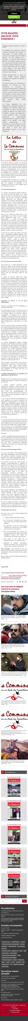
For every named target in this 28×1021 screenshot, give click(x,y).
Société (19, 955)
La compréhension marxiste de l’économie (10, 933)
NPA (11, 964)
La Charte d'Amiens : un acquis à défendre (10, 976)
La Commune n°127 (14, 848)
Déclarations (4, 946)
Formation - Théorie (5, 928)
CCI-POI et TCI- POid (6, 951)
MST (23, 962)
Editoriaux (22, 944)
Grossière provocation (5, 992)
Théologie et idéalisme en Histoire (8, 935)
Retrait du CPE (4, 997)
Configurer (14, 13)
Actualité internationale (6, 960)
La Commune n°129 (14, 801)
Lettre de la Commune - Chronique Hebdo (10, 944)
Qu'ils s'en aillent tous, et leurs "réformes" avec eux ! (12, 999)
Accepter (14, 17)
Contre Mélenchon (5, 912)
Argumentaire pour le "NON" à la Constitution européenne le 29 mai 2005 (10, 995)
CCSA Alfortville (5, 966)
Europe (3, 962)
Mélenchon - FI (15, 951)
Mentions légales (15, 1010)
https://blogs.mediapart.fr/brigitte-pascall (13, 572)
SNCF (25, 951)
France (20, 951)
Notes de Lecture (5, 964)
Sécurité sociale (5, 953)
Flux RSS (15, 1009)
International (18, 962)
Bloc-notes (4, 948)
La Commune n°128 (14, 825)
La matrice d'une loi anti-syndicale (8, 978)
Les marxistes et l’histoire (6, 937)
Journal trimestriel (15, 942)
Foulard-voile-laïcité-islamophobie (9, 955)
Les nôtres (23, 942)
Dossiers (8, 962)
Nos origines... (4, 980)
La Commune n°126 (14, 872)
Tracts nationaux (21, 946)
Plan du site (15, 1012)
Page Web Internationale (19, 964)
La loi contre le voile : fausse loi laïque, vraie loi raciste (12, 982)
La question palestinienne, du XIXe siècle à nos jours (12, 910)
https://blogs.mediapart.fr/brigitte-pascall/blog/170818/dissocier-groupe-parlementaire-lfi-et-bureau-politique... (14, 577)
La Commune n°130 (14, 777)
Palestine (15, 960)
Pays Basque (21, 960)
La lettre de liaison (12, 946)
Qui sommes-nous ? (6, 942)
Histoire (12, 962)
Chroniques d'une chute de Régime (9, 957)
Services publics (13, 953)
